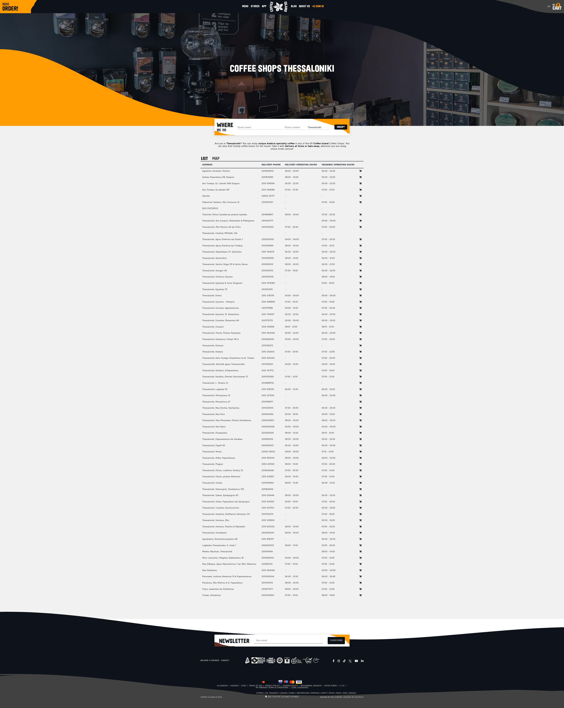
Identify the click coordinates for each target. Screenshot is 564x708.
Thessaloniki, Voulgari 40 (214, 271)
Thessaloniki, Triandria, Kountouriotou (220, 508)
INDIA (338, 693)
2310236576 (267, 277)
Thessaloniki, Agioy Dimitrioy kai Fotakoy (222, 246)
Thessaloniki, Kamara (212, 352)
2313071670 (267, 583)
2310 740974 (268, 252)
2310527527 (267, 202)
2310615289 (267, 177)
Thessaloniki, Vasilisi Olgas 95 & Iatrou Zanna (224, 264)
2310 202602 (268, 352)
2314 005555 (268, 327)
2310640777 (267, 221)
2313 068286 (268, 190)
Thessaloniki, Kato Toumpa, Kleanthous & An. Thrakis (228, 358)
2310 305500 (268, 520)
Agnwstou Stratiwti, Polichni (216, 171)
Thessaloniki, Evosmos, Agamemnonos (220, 308)
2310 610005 (268, 502)
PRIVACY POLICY (272, 686)
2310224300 (268, 239)
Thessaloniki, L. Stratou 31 (215, 383)
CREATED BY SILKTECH (353, 697)
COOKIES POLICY (290, 686)
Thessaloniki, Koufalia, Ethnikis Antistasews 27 (225, 377)
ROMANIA (315, 693)
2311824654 (267, 489)
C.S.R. (342, 686)
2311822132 (267, 564)
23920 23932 (268, 452)
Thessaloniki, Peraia (211, 452)
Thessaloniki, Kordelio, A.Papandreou (220, 371)
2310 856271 (268, 539)
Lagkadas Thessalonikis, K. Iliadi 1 (219, 545)
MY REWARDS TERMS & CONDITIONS (272, 688)
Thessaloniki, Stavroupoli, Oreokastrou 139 (223, 489)
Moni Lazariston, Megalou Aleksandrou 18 (223, 558)
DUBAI (292, 693)
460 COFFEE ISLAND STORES (283, 697)
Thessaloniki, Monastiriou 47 (216, 402)
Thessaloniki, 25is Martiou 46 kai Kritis (221, 227)
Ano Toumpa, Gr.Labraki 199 (215, 190)
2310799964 (268, 483)
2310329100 (267, 408)
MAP (216, 159)
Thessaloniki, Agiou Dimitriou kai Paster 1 (222, 239)
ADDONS (234, 686)
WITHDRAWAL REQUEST (311, 686)
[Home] (278, 6)
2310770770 (267, 321)
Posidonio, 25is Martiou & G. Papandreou (222, 583)
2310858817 (267, 215)
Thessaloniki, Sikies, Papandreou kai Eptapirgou (226, 502)
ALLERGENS (222, 686)
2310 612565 (268, 477)
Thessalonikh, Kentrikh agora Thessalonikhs (223, 364)
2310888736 (268, 383)
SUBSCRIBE (336, 640)
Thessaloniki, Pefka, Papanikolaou (218, 458)
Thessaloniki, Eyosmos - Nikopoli (218, 302)
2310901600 (267, 446)
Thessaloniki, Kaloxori (213, 346)
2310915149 (267, 552)
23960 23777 (268, 196)
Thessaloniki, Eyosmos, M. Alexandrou (220, 314)
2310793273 (267, 514)
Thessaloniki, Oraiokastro (214, 533)
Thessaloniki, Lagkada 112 (214, 389)
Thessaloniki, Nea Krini (213, 414)
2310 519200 (268, 389)
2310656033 (268, 558)
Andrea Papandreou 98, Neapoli (218, 177)
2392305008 (268, 427)
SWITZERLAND (303, 693)
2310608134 (267, 171)
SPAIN (331, 693)
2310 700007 (268, 314)
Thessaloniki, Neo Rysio (214, 427)
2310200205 (268, 433)
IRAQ (345, 693)
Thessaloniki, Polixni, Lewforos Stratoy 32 (222, 470)
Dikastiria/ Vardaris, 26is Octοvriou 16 (220, 202)
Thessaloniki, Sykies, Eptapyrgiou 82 (220, 495)
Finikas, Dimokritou (211, 595)
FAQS (243, 686)
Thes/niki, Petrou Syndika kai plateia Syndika (224, 215)
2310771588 (267, 308)
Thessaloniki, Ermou (211, 296)
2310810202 (267, 264)
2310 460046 (268, 570)
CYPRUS (259, 693)
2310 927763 (268, 508)
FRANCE (352, 693)
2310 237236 (268, 395)
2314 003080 (268, 283)
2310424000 (268, 339)
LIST (204, 159)
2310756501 (267, 364)
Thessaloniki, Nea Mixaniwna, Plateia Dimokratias (226, 420)
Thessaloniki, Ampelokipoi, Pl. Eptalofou (222, 252)
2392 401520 (268, 464)
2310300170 (267, 271)
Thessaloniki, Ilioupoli (213, 327)
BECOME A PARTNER (209, 660)
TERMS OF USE (255, 686)
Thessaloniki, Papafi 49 (213, 446)
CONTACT (225, 660)
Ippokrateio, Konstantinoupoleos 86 (220, 539)
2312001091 (267, 289)
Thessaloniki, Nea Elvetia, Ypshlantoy (220, 408)
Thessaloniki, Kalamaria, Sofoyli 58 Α (220, 339)
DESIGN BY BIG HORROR (331, 697)
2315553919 (267, 439)
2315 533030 (268, 527)
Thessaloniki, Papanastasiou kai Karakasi (222, 439)
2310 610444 (268, 495)
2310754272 (267, 346)
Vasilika (206, 196)
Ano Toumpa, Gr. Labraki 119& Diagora (220, 184)
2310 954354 (268, 184)
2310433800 (268, 595)
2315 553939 (268, 458)
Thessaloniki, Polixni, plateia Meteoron (221, 477)
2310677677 (267, 589)
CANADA (283, 693)
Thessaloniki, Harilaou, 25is (215, 520)
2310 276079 (268, 296)
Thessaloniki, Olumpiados (214, 433)
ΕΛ (549, 6)
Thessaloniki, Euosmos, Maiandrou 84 (220, 321)
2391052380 (268, 377)
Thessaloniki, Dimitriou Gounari (217, 277)
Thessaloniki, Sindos (212, 483)
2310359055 (268, 258)
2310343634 (268, 577)
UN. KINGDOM (271, 693)
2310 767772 (267, 371)
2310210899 (267, 246)
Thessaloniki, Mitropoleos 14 (216, 395)
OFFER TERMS (330, 686)
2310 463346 (268, 333)
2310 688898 (268, 302)
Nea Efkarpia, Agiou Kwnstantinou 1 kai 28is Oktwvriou (229, 564)
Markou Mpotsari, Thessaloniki (217, 552)
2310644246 (268, 470)
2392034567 (268, 420)
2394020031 (268, 545)
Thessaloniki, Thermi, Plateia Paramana (221, 333)
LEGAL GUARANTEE (299, 688)
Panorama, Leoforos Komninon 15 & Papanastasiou (226, 577)
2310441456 (267, 414)
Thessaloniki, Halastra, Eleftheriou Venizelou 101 (226, 514)
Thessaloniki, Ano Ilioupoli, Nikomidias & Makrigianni (228, 221)
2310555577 (267, 402)
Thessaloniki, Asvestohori (214, 258)
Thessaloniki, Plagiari (212, 464)
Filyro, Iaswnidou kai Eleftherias (218, 589)
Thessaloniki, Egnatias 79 (214, 289)
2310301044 (267, 227)
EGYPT (324, 693)
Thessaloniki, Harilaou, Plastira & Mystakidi (223, 527)
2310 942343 (268, 358)
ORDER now (341, 127)
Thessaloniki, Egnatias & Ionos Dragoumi (222, 283)
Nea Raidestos (209, 570)
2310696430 (268, 533)
